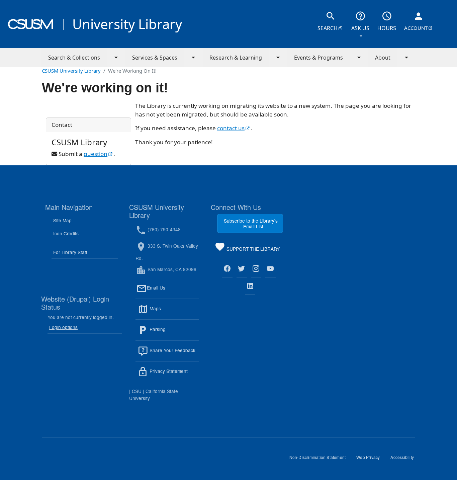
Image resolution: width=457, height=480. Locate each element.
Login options (63, 327)
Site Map (62, 220)
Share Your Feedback (171, 350)
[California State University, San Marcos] (30, 24)
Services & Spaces (154, 57)
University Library (127, 24)
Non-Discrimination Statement (320, 459)
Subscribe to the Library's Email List (251, 223)
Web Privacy (370, 459)
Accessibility (404, 459)
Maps (169, 312)
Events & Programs (318, 57)
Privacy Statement (173, 375)
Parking (172, 333)
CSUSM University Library (71, 70)
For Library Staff (70, 252)
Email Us (173, 291)
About (382, 57)
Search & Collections (74, 57)
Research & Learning (235, 57)
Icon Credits (66, 233)
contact (234, 128)
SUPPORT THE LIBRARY (252, 250)
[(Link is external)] (227, 268)
